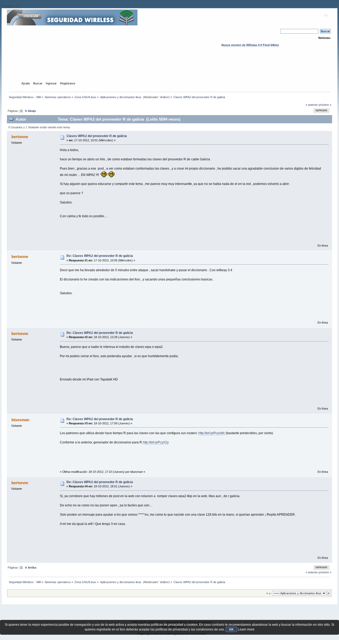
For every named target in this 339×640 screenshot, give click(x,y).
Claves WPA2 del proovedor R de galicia (96, 136)
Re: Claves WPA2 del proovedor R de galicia (99, 256)
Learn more (246, 629)
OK (231, 629)
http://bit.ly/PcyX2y (156, 442)
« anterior (312, 104)
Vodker (164, 97)
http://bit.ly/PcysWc (211, 433)
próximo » (325, 104)
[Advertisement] (169, 69)
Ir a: (268, 593)
